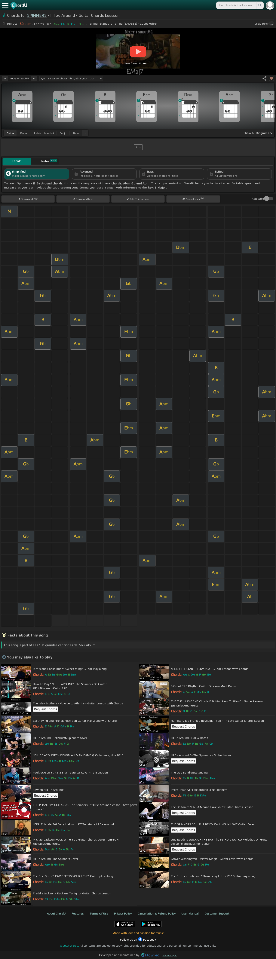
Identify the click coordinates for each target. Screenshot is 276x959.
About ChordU (56, 913)
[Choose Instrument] (85, 133)
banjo (63, 133)
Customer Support (217, 913)
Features (78, 913)
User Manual (190, 913)
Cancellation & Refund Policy (157, 913)
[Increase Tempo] (34, 78)
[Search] (259, 5)
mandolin (49, 133)
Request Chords (45, 709)
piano (23, 133)
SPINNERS (37, 15)
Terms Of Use (99, 913)
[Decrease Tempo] (5, 78)
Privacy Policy (123, 913)
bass (76, 133)
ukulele (36, 133)
